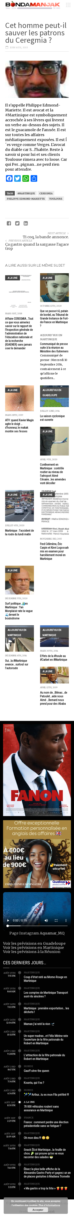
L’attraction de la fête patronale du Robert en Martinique (44, 1057)
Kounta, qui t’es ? (34, 1083)
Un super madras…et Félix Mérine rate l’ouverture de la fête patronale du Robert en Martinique (46, 1039)
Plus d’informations (49, 1205)
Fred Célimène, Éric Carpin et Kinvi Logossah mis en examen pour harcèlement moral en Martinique (54, 551)
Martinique (32, 972)
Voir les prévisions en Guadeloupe (34, 943)
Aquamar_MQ (52, 933)
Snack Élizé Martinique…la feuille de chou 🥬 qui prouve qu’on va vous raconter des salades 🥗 (45, 1153)
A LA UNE (12, 277)
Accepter (37, 1210)
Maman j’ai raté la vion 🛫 (39, 1024)
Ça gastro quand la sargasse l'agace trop (37, 246)
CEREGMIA (46, 193)
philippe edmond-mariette (26, 198)
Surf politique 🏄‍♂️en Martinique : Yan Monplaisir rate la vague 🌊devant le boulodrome (19, 611)
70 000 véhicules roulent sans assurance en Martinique (41, 1108)
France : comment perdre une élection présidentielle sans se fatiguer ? (46, 1124)
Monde (28, 1066)
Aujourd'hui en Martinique (17, 632)
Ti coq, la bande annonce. (46, 237)
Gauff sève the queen (36, 1071)
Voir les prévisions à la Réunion (31, 951)
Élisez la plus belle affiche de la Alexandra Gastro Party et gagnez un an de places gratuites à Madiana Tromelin (47, 1172)
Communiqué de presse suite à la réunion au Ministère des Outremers (54, 347)
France (29, 1117)
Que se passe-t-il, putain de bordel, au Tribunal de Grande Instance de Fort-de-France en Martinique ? (54, 318)
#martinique (26, 193)
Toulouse (55, 198)
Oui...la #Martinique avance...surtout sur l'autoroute (16, 664)
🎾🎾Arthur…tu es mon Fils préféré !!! (46, 1094)
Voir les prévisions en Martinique (33, 947)
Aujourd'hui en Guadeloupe (52, 393)
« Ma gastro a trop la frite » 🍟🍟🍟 (46, 1188)
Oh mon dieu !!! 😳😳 (37, 1138)
